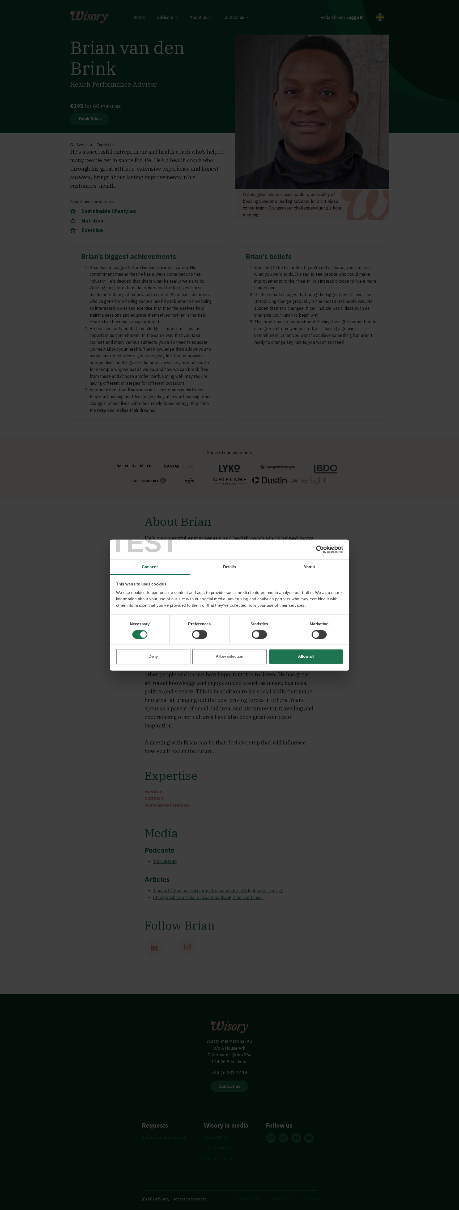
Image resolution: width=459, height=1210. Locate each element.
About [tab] (309, 566)
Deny (153, 656)
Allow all (305, 656)
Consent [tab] (150, 566)
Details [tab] (229, 566)
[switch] (199, 634)
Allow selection (229, 656)
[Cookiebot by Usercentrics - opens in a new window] (320, 549)
